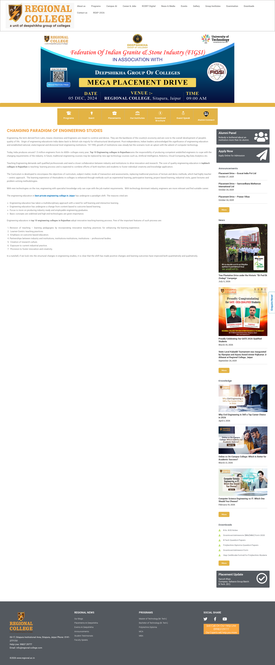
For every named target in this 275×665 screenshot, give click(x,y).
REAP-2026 (99, 12)
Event (91, 118)
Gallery (196, 6)
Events (184, 6)
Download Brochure (160, 119)
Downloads (249, 6)
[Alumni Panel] (261, 136)
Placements (114, 118)
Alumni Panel (227, 133)
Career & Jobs (129, 6)
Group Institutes (213, 6)
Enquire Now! (271, 303)
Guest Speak (183, 118)
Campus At (111, 6)
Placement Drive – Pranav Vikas (234, 196)
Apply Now (226, 151)
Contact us (82, 12)
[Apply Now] (261, 155)
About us (81, 6)
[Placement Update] (261, 578)
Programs (96, 6)
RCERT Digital (149, 6)
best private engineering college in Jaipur (55, 195)
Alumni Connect (206, 119)
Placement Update (231, 574)
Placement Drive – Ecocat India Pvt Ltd (237, 173)
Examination (232, 6)
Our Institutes (137, 118)
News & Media (168, 6)
